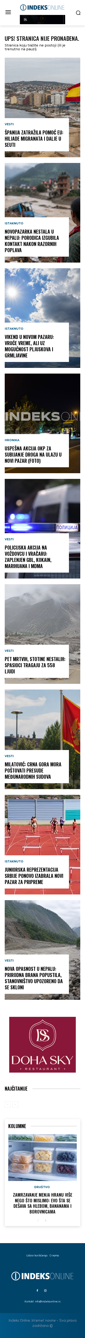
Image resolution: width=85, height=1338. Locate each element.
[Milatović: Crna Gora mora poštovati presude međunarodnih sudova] (42, 739)
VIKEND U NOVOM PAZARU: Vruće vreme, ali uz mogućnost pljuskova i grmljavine (29, 346)
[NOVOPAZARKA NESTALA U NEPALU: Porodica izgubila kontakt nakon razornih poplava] (42, 213)
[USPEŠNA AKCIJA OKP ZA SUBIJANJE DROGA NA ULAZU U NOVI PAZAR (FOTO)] (42, 423)
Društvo (42, 1187)
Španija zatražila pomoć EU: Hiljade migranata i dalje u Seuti (34, 138)
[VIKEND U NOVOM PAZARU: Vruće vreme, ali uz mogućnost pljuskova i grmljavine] (42, 318)
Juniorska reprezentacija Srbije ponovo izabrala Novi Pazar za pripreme (34, 875)
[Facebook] (37, 1291)
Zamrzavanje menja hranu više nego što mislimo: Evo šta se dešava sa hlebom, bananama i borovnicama (42, 1203)
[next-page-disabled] (15, 1105)
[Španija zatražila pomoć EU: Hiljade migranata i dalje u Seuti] (42, 107)
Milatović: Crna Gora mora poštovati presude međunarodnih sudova (33, 770)
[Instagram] (45, 1291)
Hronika (12, 440)
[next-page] (45, 1221)
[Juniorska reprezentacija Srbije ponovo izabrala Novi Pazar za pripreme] (42, 844)
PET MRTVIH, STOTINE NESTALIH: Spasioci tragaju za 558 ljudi (35, 665)
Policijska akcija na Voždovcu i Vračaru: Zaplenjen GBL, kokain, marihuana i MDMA (28, 556)
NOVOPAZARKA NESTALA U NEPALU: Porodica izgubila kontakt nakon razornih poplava (32, 241)
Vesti (9, 124)
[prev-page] (8, 1105)
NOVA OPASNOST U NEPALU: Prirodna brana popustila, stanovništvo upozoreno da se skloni (34, 978)
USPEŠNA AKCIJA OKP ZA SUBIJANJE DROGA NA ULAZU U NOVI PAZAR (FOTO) (33, 454)
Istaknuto (14, 223)
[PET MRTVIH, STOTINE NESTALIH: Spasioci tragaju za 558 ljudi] (42, 634)
